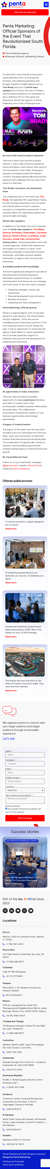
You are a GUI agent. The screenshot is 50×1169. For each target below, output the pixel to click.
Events (34, 841)
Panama (11, 873)
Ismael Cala (18, 239)
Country (9, 786)
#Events (20, 56)
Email (8, 769)
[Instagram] (5, 910)
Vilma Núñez (29, 232)
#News (40, 56)
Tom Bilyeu (38, 229)
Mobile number (12, 778)
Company (10, 760)
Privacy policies (12, 806)
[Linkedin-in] (11, 910)
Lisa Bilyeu (33, 236)
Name (8, 751)
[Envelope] (30, 910)
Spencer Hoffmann (12, 232)
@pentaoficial (10, 465)
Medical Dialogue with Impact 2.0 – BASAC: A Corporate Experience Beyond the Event (22, 880)
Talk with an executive (25, 12)
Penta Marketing (21, 468)
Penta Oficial (34, 465)
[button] (4, 860)
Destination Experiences (18, 841)
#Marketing (30, 56)
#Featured (10, 56)
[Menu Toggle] (46, 4)
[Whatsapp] (24, 910)
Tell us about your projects (18, 795)
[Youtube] (18, 910)
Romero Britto (19, 236)
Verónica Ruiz (32, 239)
